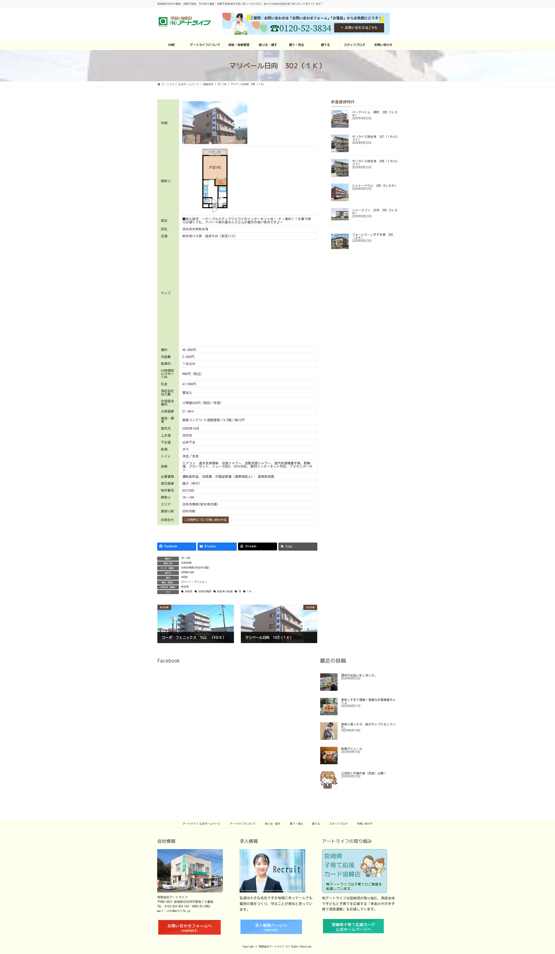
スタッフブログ (338, 823)
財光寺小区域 (225, 591)
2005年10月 (187, 572)
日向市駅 (186, 562)
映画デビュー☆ (351, 748)
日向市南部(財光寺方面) (195, 567)
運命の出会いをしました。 (359, 675)
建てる (316, 823)
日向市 (189, 591)
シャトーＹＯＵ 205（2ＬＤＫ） (375, 185)
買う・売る (296, 823)
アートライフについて (243, 823)
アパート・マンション (194, 581)
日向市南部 (204, 591)
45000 (184, 577)
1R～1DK (185, 558)
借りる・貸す (273, 823)
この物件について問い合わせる (205, 519)
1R (239, 591)
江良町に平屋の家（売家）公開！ (364, 773)
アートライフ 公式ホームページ (201, 823)
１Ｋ (249, 591)
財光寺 (185, 586)
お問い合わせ (364, 823)
